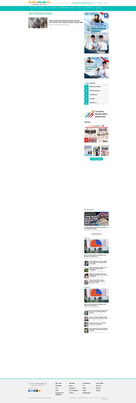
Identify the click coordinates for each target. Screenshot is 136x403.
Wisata (98, 390)
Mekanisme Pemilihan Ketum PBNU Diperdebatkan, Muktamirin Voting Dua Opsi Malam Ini (98, 275)
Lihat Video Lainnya (96, 234)
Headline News (87, 392)
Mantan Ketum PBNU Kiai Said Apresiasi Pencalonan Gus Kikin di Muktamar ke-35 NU (97, 281)
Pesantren (87, 287)
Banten (71, 385)
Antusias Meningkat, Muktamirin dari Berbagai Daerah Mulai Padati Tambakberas (98, 268)
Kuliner (84, 390)
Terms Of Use (105, 397)
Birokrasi (54, 7)
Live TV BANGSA (73, 390)
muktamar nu (93, 102)
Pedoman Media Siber (82, 397)
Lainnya (98, 7)
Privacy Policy (98, 397)
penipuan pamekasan (95, 86)
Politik (48, 7)
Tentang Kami (73, 397)
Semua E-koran (96, 159)
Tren (56, 388)
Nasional (41, 7)
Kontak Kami (105, 399)
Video (57, 390)
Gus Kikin (92, 98)
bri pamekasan (93, 94)
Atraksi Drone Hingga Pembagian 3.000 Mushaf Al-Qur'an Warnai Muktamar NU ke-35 (98, 311)
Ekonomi (79, 7)
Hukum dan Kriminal (64, 7)
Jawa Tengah (99, 383)
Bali (84, 385)
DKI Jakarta (58, 385)
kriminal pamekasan (95, 90)
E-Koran (87, 122)
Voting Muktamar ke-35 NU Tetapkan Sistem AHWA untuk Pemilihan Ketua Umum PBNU (98, 262)
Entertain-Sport (88, 7)
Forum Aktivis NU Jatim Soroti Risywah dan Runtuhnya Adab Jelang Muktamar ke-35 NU (98, 329)
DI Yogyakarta (86, 383)
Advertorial (72, 388)
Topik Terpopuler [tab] (90, 83)
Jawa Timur (58, 383)
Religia (72, 7)
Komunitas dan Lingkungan (59, 393)
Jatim (34, 7)
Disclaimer (91, 397)
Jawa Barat (72, 383)
